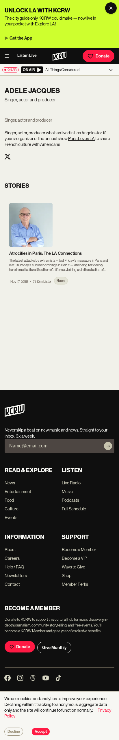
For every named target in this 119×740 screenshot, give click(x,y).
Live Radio (71, 482)
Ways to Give (73, 566)
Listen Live (27, 55)
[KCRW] (15, 415)
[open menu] (8, 56)
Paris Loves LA (81, 138)
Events (11, 517)
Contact (12, 584)
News (10, 482)
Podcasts (70, 500)
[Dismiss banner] (111, 8)
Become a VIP (74, 558)
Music (67, 491)
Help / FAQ (14, 566)
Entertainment (18, 491)
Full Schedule (74, 508)
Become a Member (79, 549)
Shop (66, 575)
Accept (41, 731)
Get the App (21, 38)
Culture (11, 508)
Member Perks (75, 584)
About (10, 549)
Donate (102, 56)
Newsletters (16, 575)
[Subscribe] (108, 446)
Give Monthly (54, 647)
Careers (12, 558)
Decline (14, 731)
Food (9, 500)
